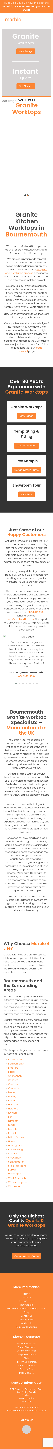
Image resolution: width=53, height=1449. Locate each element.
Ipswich (12, 1112)
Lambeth (13, 1121)
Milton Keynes (16, 1137)
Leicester (13, 1129)
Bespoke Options (27, 1354)
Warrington (14, 1174)
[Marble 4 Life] (18, 20)
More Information (26, 445)
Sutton (12, 1170)
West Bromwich (17, 1178)
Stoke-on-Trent (17, 1166)
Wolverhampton (17, 1182)
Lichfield (12, 1133)
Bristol (11, 1072)
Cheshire (13, 1080)
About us (26, 1297)
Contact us (26, 1315)
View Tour (26, 494)
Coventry (13, 1088)
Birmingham (15, 1059)
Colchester (14, 1084)
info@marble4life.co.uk (21, 619)
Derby (11, 1092)
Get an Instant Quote (26, 470)
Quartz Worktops (26, 1347)
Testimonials (26, 1304)
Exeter (11, 1100)
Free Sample (26, 461)
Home (26, 1293)
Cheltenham (15, 1076)
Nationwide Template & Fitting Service (26, 1308)
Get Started (25, 86)
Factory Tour (26, 1369)
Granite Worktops (27, 407)
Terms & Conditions (26, 1327)
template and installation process (26, 271)
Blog (26, 1312)
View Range (25, 51)
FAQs (26, 1358)
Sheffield (13, 1153)
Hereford (13, 1108)
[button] (16, 683)
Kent (10, 1117)
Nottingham (15, 1145)
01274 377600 (35, 612)
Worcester (14, 1186)
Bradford (13, 1067)
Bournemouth (16, 1063)
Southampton (16, 1161)
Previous (6, 151)
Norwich (12, 1141)
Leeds (11, 1125)
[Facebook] (26, 1429)
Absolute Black (26, 676)
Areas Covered (26, 1301)
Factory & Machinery (26, 1361)
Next (47, 151)
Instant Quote (26, 1372)
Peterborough (16, 1149)
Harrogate (14, 1104)
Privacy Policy (26, 1319)
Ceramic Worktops (26, 1350)
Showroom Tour (27, 485)
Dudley (12, 1096)
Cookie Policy (27, 1323)
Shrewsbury (14, 1157)
